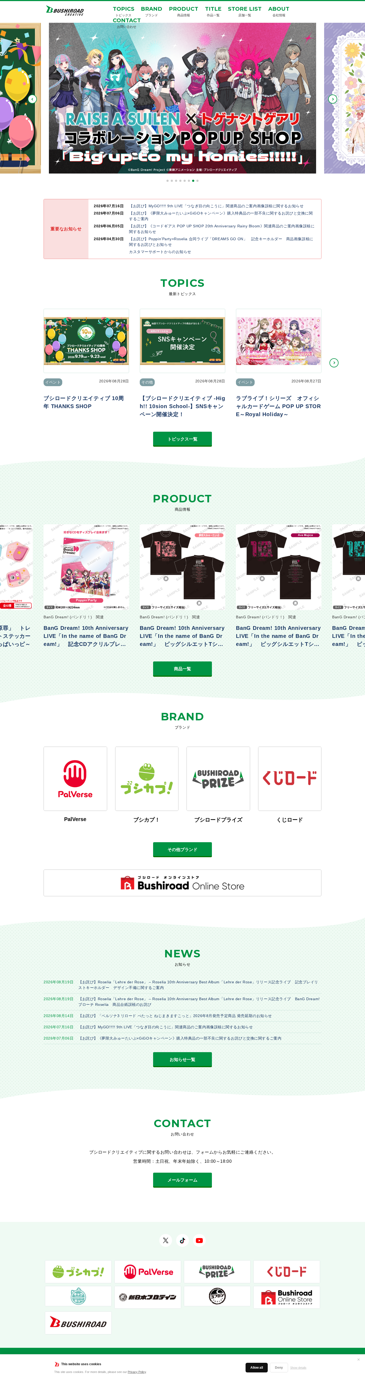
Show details (298, 1367)
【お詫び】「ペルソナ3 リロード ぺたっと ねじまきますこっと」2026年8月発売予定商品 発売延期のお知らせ (175, 1016)
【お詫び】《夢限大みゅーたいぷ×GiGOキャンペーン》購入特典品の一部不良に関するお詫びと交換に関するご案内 (179, 1038)
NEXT (332, 99)
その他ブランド (182, 849)
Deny (279, 1367)
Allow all (256, 1367)
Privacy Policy (137, 1372)
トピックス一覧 (182, 439)
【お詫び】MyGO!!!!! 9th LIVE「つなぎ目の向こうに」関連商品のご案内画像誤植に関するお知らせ (165, 1027)
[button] (167, 181)
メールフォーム (182, 1180)
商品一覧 (182, 669)
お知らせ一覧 (182, 1059)
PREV (32, 99)
